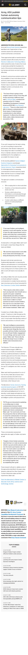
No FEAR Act (7, 650)
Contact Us (13, 646)
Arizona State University (13, 47)
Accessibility (16, 648)
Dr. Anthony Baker (11, 99)
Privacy (21, 646)
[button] (0, 3)
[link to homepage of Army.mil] (14, 5)
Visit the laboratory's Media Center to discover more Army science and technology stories (13, 482)
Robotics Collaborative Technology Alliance (13, 62)
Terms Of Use (6, 648)
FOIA (24, 648)
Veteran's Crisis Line (18, 650)
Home (6, 646)
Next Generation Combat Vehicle (10, 285)
